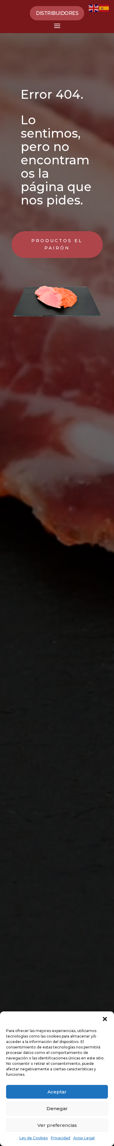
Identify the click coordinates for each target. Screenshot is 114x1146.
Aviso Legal (84, 1138)
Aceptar (57, 1092)
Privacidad (60, 1138)
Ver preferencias (57, 1125)
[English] (94, 8)
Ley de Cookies (33, 1138)
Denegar (57, 1108)
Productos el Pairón (57, 244)
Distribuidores (57, 13)
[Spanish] (104, 8)
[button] (105, 1019)
